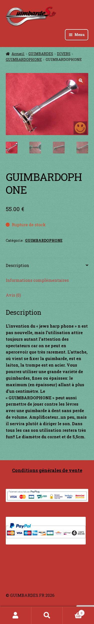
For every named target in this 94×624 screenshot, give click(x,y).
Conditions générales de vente (47, 470)
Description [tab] (17, 265)
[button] (81, 80)
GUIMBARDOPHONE (24, 59)
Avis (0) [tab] (13, 295)
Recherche (47, 615)
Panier (72, 611)
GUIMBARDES (40, 53)
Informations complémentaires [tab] (37, 280)
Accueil (18, 53)
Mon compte (15, 615)
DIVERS (63, 53)
